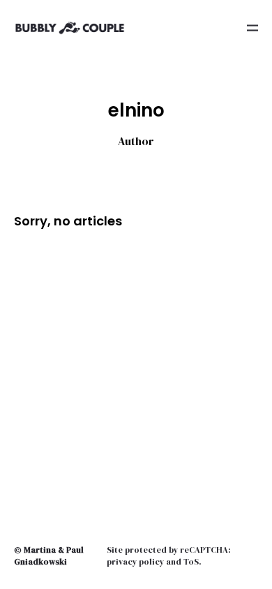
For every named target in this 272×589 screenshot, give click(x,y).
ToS (191, 561)
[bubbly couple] (70, 28)
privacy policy (135, 561)
